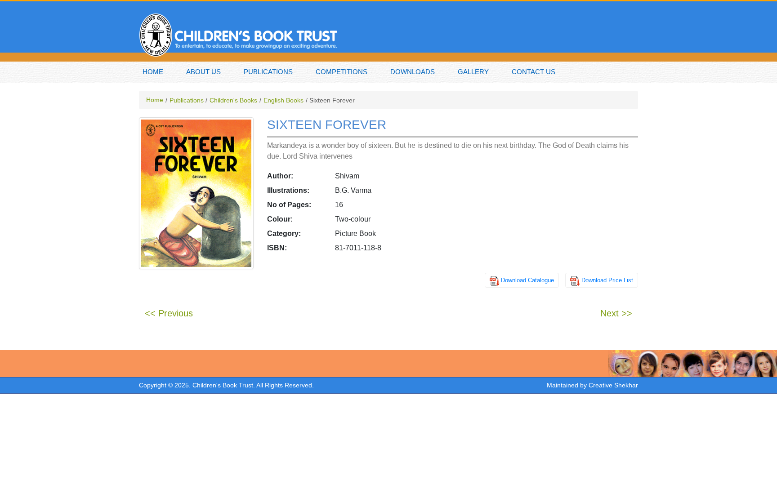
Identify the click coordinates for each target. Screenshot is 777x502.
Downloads (412, 72)
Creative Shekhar (613, 385)
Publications (268, 72)
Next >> (616, 313)
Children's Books (233, 100)
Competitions (341, 72)
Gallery (473, 72)
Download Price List (607, 280)
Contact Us (533, 72)
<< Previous (169, 313)
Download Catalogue (527, 280)
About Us (203, 72)
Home (153, 72)
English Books (283, 100)
